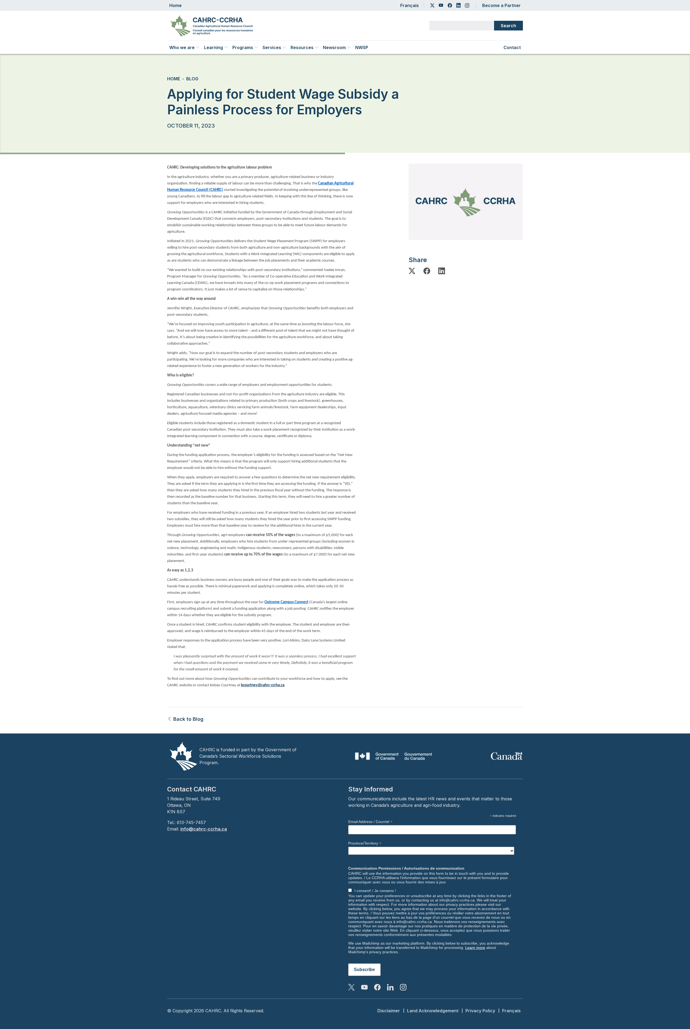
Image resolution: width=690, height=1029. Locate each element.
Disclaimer (388, 1010)
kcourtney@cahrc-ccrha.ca (262, 685)
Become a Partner (501, 5)
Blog (192, 78)
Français (409, 5)
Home (175, 5)
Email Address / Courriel (370, 821)
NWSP (361, 47)
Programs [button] (242, 47)
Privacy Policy (480, 1010)
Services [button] (272, 47)
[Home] (213, 25)
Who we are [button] (182, 47)
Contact (512, 47)
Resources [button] (302, 47)
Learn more (475, 947)
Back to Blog (187, 719)
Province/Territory (364, 843)
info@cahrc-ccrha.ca (203, 829)
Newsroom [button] (334, 47)
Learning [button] (213, 47)
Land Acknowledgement (432, 1010)
